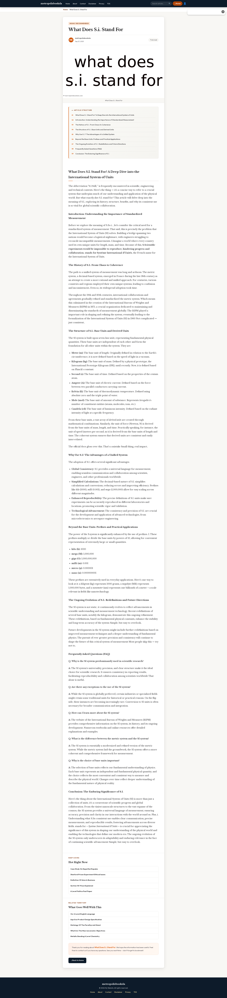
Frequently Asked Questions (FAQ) (88, 149)
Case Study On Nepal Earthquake (84, 869)
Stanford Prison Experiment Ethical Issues (87, 874)
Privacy (101, 4)
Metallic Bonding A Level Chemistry (85, 936)
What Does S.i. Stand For (105, 947)
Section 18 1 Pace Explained (81, 886)
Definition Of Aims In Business (82, 880)
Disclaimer (92, 4)
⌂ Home (178, 3)
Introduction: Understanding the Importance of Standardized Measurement (104, 120)
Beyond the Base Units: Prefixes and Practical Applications (97, 139)
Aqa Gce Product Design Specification (86, 919)
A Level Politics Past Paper (81, 891)
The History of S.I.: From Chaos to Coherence (92, 125)
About (75, 4)
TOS (108, 4)
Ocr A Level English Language (82, 914)
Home (68, 4)
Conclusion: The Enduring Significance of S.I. (92, 154)
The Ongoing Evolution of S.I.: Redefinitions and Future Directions (100, 144)
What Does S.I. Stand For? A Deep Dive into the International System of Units (104, 115)
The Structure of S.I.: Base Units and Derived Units (94, 130)
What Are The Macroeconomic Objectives (87, 931)
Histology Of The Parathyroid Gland (85, 925)
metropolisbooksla (51, 3)
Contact (83, 4)
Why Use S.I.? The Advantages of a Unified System (94, 134)
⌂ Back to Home (77, 960)
